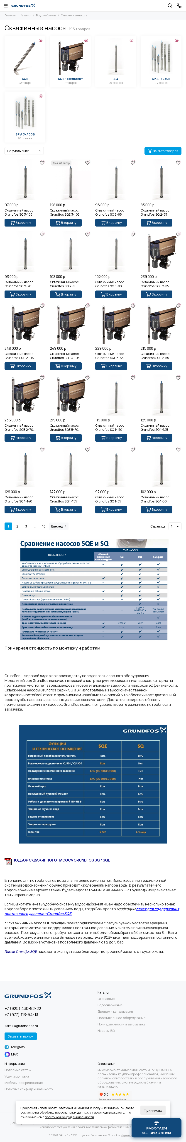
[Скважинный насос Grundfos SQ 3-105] (25, 179)
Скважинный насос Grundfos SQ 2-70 (19, 284)
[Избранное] (42, 162)
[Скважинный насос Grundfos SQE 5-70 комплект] (70, 395)
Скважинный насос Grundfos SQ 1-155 (64, 499)
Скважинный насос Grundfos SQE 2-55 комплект (155, 356)
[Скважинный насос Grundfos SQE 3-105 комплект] (70, 323)
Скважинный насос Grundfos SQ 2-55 (155, 212)
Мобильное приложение (24, 1083)
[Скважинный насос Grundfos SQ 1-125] (161, 395)
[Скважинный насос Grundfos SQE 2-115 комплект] (25, 323)
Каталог (25, 15)
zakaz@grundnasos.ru (21, 1026)
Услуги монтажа (17, 1076)
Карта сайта (129, 1135)
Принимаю (153, 1110)
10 (44, 526)
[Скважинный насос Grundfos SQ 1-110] (115, 395)
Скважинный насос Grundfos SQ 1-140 (19, 499)
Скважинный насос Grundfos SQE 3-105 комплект (65, 356)
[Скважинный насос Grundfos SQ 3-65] (115, 179)
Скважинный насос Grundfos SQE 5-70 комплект (64, 427)
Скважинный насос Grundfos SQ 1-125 (155, 427)
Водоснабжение (46, 15)
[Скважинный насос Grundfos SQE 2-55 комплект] (161, 323)
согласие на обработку (37, 1112)
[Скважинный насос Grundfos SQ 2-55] (161, 179)
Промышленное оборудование (122, 1018)
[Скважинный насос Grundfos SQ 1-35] (115, 466)
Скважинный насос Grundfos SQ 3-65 (109, 212)
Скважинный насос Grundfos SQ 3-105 (19, 212)
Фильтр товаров (165, 151)
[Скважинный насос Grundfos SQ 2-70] (25, 251)
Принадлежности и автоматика (121, 1024)
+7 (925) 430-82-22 (23, 1008)
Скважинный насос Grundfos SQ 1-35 (109, 499)
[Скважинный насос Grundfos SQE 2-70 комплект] (25, 395)
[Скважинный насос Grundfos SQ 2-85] (70, 251)
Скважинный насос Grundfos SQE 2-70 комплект (19, 427)
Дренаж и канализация (115, 1011)
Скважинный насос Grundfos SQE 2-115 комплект (19, 356)
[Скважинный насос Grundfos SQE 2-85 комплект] (161, 251)
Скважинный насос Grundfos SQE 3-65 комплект (109, 356)
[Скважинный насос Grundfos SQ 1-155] (70, 466)
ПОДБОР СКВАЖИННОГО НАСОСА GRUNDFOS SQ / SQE (61, 860)
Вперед (57, 526)
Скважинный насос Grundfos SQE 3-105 (65, 212)
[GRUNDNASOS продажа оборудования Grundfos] (23, 5)
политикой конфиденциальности (69, 1117)
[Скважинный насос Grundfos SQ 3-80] (115, 251)
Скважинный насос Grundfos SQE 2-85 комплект (155, 284)
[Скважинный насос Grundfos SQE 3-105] (70, 179)
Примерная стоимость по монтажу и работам (52, 648)
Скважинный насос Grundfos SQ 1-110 (109, 427)
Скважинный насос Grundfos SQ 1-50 (155, 499)
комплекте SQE (96, 937)
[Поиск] (170, 5)
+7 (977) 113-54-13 (21, 1014)
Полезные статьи (18, 1070)
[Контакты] (179, 5)
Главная (10, 15)
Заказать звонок (20, 1036)
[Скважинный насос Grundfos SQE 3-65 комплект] (115, 323)
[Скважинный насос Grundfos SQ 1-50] (161, 466)
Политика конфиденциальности (29, 1089)
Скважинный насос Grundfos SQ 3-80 (109, 284)
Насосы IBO (106, 1031)
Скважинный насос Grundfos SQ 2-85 (64, 284)
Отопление (106, 999)
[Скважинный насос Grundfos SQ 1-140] (25, 466)
